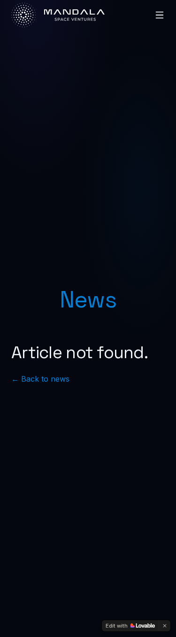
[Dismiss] (164, 625)
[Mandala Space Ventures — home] (58, 15)
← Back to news (40, 379)
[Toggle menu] (159, 15)
